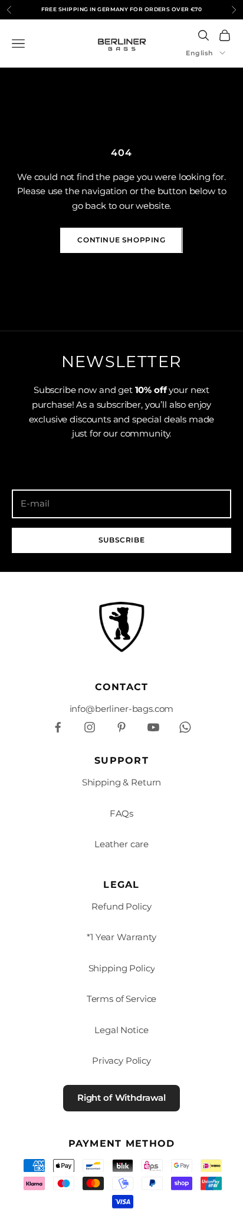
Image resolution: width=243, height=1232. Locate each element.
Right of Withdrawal (121, 1097)
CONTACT (122, 686)
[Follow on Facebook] (57, 727)
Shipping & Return (121, 782)
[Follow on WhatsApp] (185, 727)
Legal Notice (121, 1029)
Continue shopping (121, 239)
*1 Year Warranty (121, 937)
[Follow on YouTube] (153, 727)
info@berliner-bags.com (122, 708)
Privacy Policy (121, 1060)
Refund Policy (121, 906)
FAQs (121, 813)
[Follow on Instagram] (89, 727)
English (200, 53)
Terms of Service (122, 998)
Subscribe (121, 539)
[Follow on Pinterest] (121, 727)
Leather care (121, 844)
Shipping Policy (121, 968)
